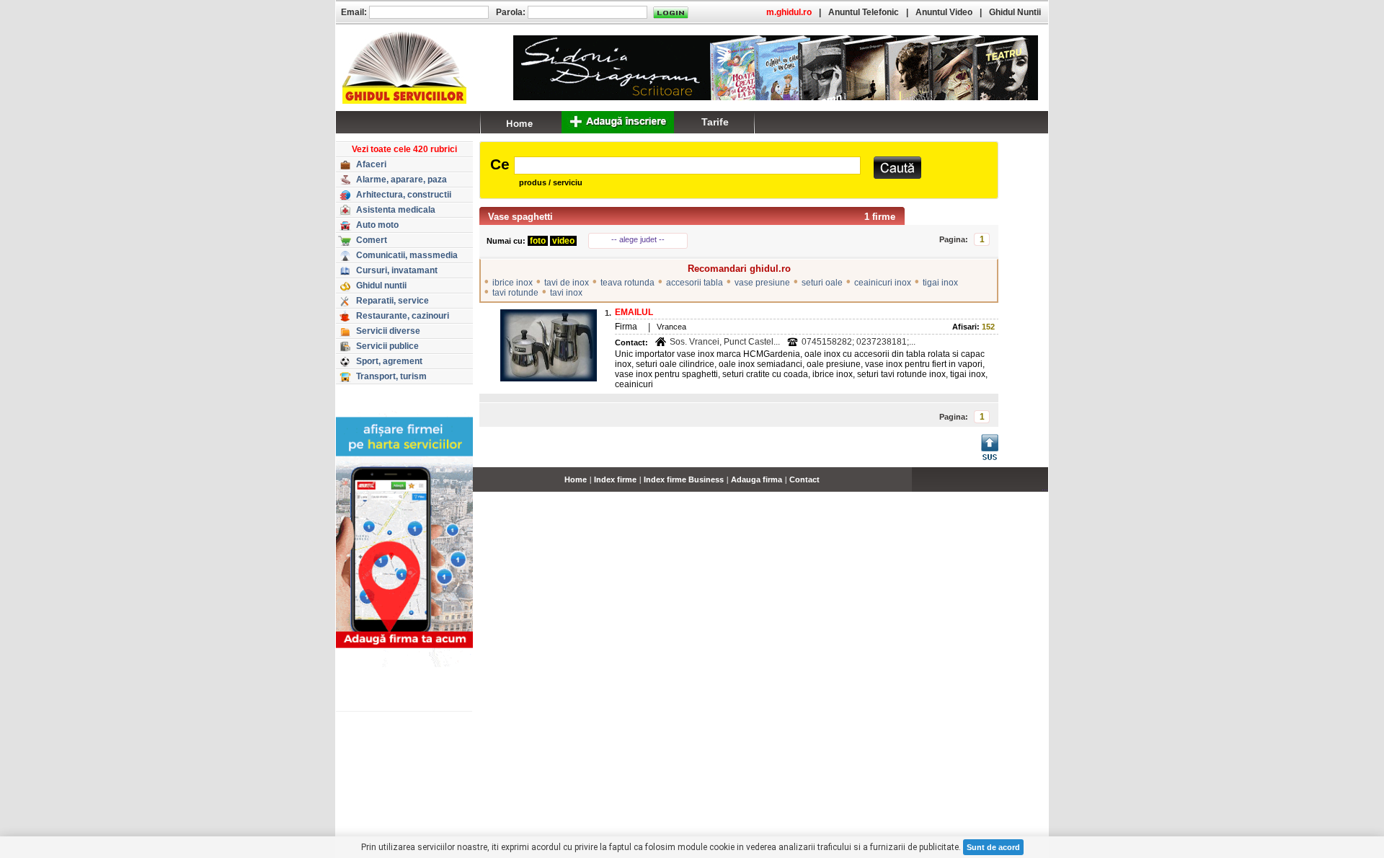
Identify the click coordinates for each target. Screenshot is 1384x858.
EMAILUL (634, 312)
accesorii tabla (694, 283)
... (1045, 487)
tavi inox (566, 293)
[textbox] (687, 165)
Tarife (715, 122)
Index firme (615, 479)
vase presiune (762, 283)
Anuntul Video (943, 12)
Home (575, 479)
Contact (804, 479)
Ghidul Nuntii (1015, 12)
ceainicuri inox (882, 283)
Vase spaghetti (520, 216)
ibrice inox (512, 283)
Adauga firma (756, 479)
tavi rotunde (515, 293)
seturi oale (822, 283)
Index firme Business (684, 479)
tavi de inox (566, 283)
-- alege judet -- (638, 239)
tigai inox (940, 283)
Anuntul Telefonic (863, 12)
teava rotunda (627, 283)
